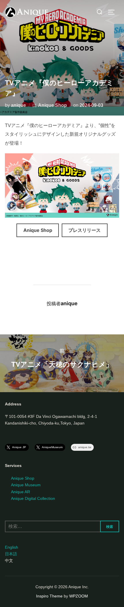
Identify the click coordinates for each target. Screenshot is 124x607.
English (11, 547)
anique (18, 105)
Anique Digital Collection (33, 498)
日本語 (11, 554)
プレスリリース (84, 230)
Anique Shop (52, 105)
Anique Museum (26, 485)
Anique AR (20, 491)
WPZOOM (78, 596)
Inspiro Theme (49, 596)
